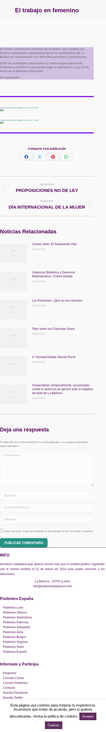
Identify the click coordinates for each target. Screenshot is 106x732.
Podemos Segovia (15, 642)
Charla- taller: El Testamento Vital (54, 244)
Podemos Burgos (14, 637)
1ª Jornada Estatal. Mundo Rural (53, 357)
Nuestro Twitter (13, 697)
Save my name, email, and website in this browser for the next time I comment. (49, 531)
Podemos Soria (13, 647)
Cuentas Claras (13, 678)
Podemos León (13, 607)
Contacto (9, 688)
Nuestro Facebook (15, 692)
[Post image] (13, 253)
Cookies (53, 725)
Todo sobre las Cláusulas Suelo (53, 329)
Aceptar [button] (87, 716)
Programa (9, 673)
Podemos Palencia (15, 622)
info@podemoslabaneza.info (52, 586)
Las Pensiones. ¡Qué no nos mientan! (57, 300)
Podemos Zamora (15, 612)
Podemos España (15, 651)
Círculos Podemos (15, 683)
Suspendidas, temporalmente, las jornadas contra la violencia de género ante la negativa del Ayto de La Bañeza (62, 389)
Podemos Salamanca (17, 617)
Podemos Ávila (13, 632)
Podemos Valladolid (16, 627)
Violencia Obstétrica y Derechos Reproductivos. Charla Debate (53, 274)
